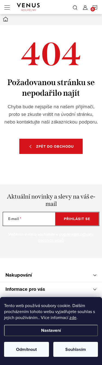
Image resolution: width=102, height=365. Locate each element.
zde (72, 317)
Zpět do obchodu (55, 146)
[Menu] (7, 7)
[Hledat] (75, 7)
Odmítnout (26, 349)
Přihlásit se (77, 218)
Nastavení (51, 330)
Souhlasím (75, 349)
